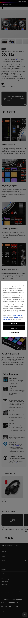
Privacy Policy (7, 319)
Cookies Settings (14, 332)
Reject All (14, 328)
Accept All (14, 324)
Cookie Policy (17, 317)
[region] (14, 309)
